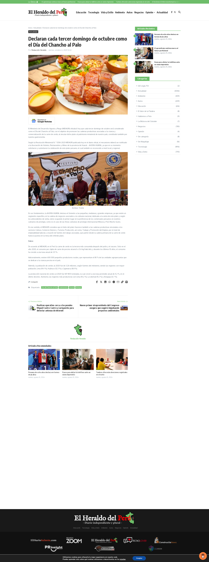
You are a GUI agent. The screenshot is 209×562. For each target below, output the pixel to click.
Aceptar (139, 558)
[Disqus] (78, 412)
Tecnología (93, 12)
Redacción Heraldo (39, 50)
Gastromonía (63, 287)
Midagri (78, 287)
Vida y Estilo (107, 12)
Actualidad (162, 12)
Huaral (72, 287)
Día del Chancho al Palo (49, 287)
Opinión (149, 12)
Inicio (30, 28)
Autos (130, 12)
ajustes (123, 559)
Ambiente (120, 12)
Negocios (139, 12)
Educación (81, 12)
